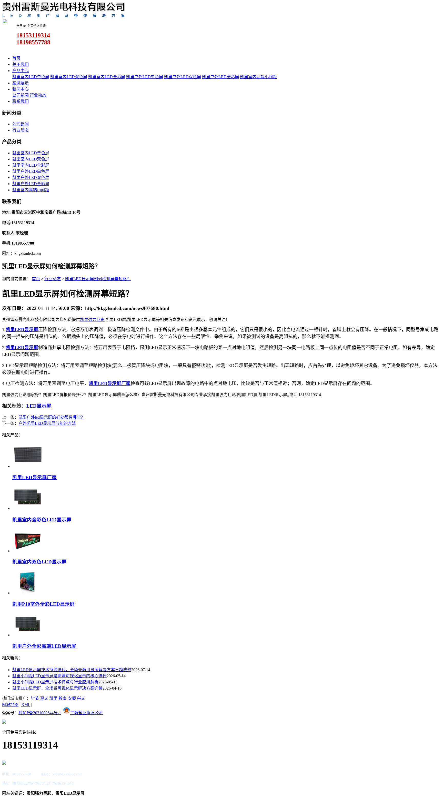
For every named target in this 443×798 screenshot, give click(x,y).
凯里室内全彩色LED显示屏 (41, 519)
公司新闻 (20, 95)
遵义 (44, 698)
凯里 (53, 698)
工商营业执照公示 (86, 713)
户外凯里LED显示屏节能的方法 (47, 423)
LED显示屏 (38, 406)
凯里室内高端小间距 (258, 77)
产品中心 (20, 70)
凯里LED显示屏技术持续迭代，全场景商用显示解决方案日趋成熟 (71, 670)
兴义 (81, 698)
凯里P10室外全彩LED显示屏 (43, 604)
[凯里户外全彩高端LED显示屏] (27, 635)
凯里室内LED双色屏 (68, 77)
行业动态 (38, 95)
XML (25, 704)
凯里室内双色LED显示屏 (39, 561)
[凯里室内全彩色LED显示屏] (27, 508)
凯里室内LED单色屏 (30, 77)
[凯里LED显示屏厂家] (27, 466)
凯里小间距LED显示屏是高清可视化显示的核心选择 (59, 676)
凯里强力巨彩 (92, 319)
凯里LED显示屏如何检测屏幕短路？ (98, 279)
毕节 (35, 698)
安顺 (72, 698)
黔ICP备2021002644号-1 (39, 713)
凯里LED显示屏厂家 (34, 477)
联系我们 (20, 101)
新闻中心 (20, 89)
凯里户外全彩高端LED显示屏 (44, 646)
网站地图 (10, 704)
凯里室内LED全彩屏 (106, 77)
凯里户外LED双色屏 (182, 77)
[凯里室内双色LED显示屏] (27, 551)
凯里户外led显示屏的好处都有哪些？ (51, 417)
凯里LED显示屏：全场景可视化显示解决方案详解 (57, 688)
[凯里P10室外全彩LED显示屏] (27, 593)
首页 (16, 58)
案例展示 (20, 83)
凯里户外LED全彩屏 (220, 77)
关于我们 (20, 64)
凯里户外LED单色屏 (144, 77)
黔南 (62, 698)
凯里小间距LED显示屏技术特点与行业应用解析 (55, 682)
